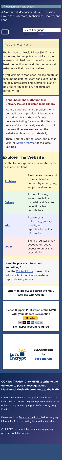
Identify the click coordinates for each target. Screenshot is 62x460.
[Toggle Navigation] (5, 32)
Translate (50, 34)
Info (7, 225)
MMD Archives (25, 142)
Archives (10, 181)
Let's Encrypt (43, 358)
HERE (35, 381)
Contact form (24, 271)
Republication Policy (30, 417)
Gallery (9, 202)
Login (8, 246)
